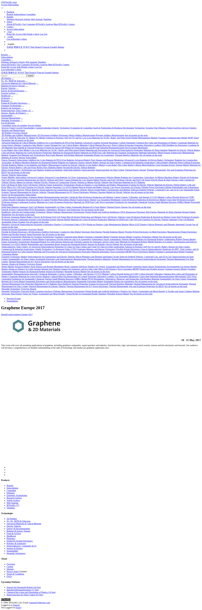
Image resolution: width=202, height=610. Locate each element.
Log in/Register (13, 39)
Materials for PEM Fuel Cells (93, 153)
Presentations (12, 301)
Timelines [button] (42, 62)
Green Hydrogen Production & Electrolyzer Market (143, 200)
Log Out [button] (38, 67)
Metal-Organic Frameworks (170, 153)
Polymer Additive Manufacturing (110, 135)
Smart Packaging (34, 234)
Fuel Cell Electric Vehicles (34, 185)
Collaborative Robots (173, 239)
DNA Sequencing (128, 212)
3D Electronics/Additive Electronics (52, 135)
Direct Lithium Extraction (123, 145)
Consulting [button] (6, 59)
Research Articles (22, 19)
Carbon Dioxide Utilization (13, 200)
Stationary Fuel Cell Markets (32, 207)
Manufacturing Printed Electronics (182, 232)
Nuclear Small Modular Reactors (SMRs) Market (169, 202)
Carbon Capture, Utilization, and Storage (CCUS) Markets (139, 197)
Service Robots (112, 244)
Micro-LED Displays (138, 224)
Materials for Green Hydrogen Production (34, 153)
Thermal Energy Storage (135, 170)
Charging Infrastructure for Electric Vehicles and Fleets (39, 180)
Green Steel (171, 200)
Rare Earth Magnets (54, 155)
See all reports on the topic (136, 135)
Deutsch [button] (32, 72)
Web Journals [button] (31, 62)
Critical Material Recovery (99, 145)
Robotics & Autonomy (11, 108)
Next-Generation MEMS (121, 252)
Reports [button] (4, 55)
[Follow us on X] (104, 410)
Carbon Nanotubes (127, 143)
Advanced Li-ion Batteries (135, 160)
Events (9, 314)
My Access (17, 34)
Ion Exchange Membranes (136, 148)
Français (46, 47)
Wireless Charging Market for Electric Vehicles (110, 192)
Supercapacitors (88, 170)
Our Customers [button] (23, 64)
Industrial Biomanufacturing (112, 148)
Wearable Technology (10, 120)
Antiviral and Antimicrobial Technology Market (32, 212)
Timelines (47, 19)
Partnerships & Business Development (117, 128)
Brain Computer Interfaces (75, 266)
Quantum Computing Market (97, 237)
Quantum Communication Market (172, 138)
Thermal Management (10, 118)
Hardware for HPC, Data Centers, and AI (181, 249)
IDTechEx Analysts (44, 24)
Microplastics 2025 (183, 276)
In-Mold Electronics (158, 232)
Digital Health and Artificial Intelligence (102, 212)
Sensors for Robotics (97, 244)
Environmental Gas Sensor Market (182, 266)
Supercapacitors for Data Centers (110, 170)
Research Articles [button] (17, 62)
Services (5, 128)
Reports (10, 14)
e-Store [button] (31, 67)
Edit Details (27, 34)
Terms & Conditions (15, 574)
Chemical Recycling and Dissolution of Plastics (156, 143)
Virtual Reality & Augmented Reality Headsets (86, 294)
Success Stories (34, 125)
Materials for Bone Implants (155, 150)
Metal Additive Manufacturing (82, 135)
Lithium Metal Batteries (144, 165)
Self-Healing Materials (73, 155)
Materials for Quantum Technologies (122, 153)
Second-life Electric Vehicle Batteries (79, 167)
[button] (10, 12)
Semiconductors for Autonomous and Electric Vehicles (63, 190)
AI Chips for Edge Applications (110, 247)
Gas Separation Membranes (109, 200)
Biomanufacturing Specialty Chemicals (61, 197)
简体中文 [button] (12, 72)
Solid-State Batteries (72, 170)
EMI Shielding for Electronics (175, 145)
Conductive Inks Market (32, 145)
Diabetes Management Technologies (69, 212)
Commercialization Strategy (47, 128)
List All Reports (8, 123)
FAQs (9, 576)
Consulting (31, 14)
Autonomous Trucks (85, 177)
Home (3, 314)
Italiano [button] (55, 72)
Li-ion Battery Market (95, 165)
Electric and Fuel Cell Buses (112, 180)
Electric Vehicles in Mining (82, 182)
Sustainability (7, 115)
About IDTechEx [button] (8, 64)
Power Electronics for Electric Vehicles (132, 187)
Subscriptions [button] (7, 57)
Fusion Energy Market (86, 200)
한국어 (26, 47)
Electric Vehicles (8, 88)
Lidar (106, 224)
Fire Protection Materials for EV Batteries (127, 182)
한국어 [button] (21, 72)
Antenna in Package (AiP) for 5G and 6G (64, 138)
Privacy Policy (13, 571)
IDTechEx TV (13, 505)
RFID (190, 138)
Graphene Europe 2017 (22, 314)
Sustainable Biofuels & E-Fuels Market (89, 207)
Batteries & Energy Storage (13, 86)
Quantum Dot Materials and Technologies (27, 155)
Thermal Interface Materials (127, 155)
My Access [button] (11, 67)
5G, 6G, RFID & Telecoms (13, 81)
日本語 (10, 47)
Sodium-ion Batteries (54, 170)
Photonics (5, 100)
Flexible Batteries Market (12, 165)
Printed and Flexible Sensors (14, 234)
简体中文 (18, 47)
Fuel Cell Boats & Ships (11, 185)
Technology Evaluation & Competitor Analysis (80, 128)
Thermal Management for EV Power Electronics (68, 192)
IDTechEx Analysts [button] (39, 64)
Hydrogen (5, 98)
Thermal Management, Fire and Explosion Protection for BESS (136, 286)
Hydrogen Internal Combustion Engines (19, 202)
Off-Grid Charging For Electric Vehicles (34, 187)
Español (53, 47)
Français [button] (40, 72)
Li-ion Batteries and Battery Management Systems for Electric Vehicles (54, 165)
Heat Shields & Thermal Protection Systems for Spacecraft (38, 148)
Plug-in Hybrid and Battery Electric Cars (96, 187)
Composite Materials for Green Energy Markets (29, 276)
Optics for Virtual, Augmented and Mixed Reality (44, 294)
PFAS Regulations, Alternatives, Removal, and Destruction (55, 209)
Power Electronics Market (160, 187)
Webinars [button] (5, 62)
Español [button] (48, 72)
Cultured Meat (22, 209)
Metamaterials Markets (148, 138)
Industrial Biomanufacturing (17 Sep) (23, 590)
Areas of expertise (19, 125)
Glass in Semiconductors (151, 249)
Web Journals (37, 19)
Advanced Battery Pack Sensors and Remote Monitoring (99, 160)
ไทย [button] (27, 72)
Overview (11, 564)
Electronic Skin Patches (146, 212)
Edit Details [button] (22, 67)
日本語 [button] (4, 72)
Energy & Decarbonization (12, 91)
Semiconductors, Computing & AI (21, 546)
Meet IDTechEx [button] (55, 64)
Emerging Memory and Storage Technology (96, 249)
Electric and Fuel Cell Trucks (138, 180)
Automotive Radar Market (33, 239)
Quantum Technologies (11, 105)
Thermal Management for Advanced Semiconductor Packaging (138, 259)
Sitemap (10, 569)
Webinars (11, 19)
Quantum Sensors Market (121, 237)
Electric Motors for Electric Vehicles (25, 182)
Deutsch (38, 47)
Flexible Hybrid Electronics (137, 232)
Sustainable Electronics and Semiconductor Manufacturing (61, 259)
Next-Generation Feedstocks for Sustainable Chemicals (123, 202)
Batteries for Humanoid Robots (44, 162)
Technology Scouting (144, 128)
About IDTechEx (14, 24)
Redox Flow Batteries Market (50, 167)
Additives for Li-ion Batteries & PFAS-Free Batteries (60, 143)
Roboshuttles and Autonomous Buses (44, 244)
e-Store (36, 34)
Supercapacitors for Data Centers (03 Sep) (25, 595)
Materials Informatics (148, 153)
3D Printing (6, 78)
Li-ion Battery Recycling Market (15, 150)
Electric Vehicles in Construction (55, 182)
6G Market (40, 138)
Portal (9, 34)
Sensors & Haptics (15, 548)
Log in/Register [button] (8, 69)
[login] (18, 607)
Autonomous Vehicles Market (107, 177)
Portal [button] (3, 67)
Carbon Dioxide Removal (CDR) (179, 197)
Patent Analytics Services (178, 128)
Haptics (5, 269)
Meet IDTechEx (61, 24)
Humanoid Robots (38, 242)
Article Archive (13, 500)
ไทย (32, 47)
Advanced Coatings (91, 143)
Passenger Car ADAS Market (65, 187)
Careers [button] (66, 64)
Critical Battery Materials (77, 145)
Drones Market (93, 180)
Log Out (43, 34)
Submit (30, 76)
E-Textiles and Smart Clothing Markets (183, 291)
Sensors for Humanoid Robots (74, 244)
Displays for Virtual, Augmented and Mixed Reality (110, 266)
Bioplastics (113, 143)
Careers (71, 24)
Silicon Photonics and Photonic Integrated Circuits (170, 224)
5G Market (30, 138)
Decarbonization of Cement (38, 200)
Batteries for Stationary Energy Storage (75, 162)
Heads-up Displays (83, 185)
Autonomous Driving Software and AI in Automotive (68, 239)
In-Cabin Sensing (54, 242)
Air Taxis (72, 177)
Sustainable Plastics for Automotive (99, 155)
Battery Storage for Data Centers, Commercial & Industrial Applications (124, 162)
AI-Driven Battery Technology (161, 160)
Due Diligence (160, 128)
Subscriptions (20, 14)
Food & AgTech (8, 93)
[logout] (16, 605)
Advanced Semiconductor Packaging (26, 224)
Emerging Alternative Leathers (148, 145)
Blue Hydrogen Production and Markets (95, 197)
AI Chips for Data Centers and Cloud (80, 247)
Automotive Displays (52, 224)
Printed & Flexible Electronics (14, 103)
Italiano (61, 47)
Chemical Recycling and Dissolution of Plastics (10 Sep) (31, 592)
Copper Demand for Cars (54, 145)
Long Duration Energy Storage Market (172, 165)
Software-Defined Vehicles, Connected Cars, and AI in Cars (157, 190)
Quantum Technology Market (145, 237)
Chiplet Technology (43, 249)
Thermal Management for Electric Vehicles (27, 192)
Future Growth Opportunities (22, 128)
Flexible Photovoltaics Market (63, 200)
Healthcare (5, 96)
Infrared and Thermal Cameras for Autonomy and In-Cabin (88, 242)
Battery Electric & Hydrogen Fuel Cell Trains (46, 217)
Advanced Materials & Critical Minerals (18, 83)
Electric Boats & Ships (161, 180)
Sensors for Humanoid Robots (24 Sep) (24, 587)
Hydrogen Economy (186, 200)
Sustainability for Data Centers (58, 207)
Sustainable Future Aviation (13, 222)
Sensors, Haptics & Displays (13, 113)
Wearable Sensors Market (75, 271)
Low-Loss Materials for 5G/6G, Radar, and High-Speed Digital (109, 138)
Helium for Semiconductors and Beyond (82, 148)
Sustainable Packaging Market (90, 281)
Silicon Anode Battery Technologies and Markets (22, 170)
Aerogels (104, 143)
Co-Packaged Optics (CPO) (74, 224)
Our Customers (28, 24)
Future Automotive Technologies (60, 185)
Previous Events (14, 298)
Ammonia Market (36, 197)
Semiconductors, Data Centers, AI (16, 110)
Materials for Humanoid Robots (66, 153)
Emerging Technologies (17, 495)
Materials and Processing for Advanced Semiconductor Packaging (114, 150)
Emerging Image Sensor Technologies (149, 266)
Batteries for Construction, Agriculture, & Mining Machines (147, 177)
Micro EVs (12, 187)
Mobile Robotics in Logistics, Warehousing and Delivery (172, 242)
